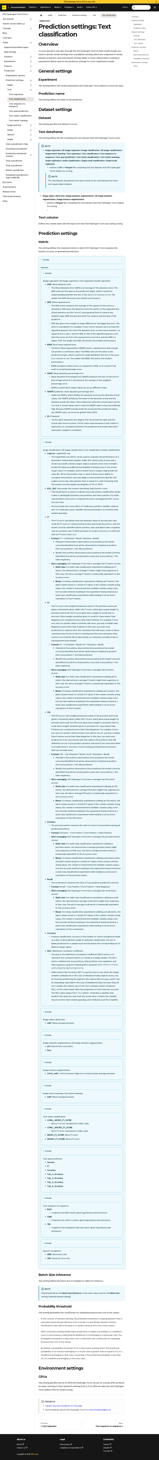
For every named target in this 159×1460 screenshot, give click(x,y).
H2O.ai (33, 1454)
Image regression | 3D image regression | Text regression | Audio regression (76, 281)
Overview (135, 17)
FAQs (5, 201)
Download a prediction (16, 149)
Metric (136, 51)
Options (44, 267)
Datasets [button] (8, 57)
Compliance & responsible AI (70, 1448)
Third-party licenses (12, 196)
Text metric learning (18, 120)
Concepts (7, 38)
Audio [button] (10, 130)
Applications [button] (44, 7)
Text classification (17, 99)
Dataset (137, 36)
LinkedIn (106, 1448)
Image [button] (10, 85)
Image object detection (54, 1019)
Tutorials (7, 28)
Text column (138, 43)
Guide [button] (5, 42)
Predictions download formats (16, 155)
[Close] (156, 1)
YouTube (106, 1451)
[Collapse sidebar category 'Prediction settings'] (31, 80)
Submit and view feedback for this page (63, 1406)
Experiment (138, 24)
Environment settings (140, 62)
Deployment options (15, 75)
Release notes (9, 192)
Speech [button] (10, 134)
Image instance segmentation (56, 1070)
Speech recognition (52, 1251)
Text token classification (20, 116)
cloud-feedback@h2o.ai (99, 1410)
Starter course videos (12, 23)
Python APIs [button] (90, 7)
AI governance (9, 187)
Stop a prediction (14, 165)
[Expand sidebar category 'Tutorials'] (31, 29)
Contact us (21, 1448)
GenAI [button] (79, 7)
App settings (10, 52)
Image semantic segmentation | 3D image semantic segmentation (72, 1043)
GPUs (136, 66)
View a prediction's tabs (17, 144)
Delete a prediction (15, 170)
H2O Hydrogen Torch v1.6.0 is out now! (79, 1)
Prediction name (140, 28)
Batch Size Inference (141, 55)
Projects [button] (8, 66)
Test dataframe (139, 39)
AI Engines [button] (68, 7)
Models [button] (57, 7)
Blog (5, 33)
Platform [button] (32, 7)
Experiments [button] (10, 61)
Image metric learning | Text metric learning (63, 1093)
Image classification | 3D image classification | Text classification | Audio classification (81, 450)
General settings (138, 20)
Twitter (106, 1444)
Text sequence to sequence (17, 105)
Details (46, 260)
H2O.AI (19, 1444)
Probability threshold (141, 58)
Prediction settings (14, 80)
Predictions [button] (9, 71)
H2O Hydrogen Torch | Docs (15, 14)
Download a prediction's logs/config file (17, 176)
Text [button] (9, 89)
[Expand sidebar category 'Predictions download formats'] (31, 155)
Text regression (16, 94)
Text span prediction (18, 111)
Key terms (7, 182)
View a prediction (14, 161)
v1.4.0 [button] (124, 7)
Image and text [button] (14, 125)
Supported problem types (16, 47)
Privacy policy (65, 1444)
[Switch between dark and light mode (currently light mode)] (155, 7)
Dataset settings (138, 32)
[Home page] (41, 15)
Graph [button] (10, 139)
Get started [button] (8, 19)
